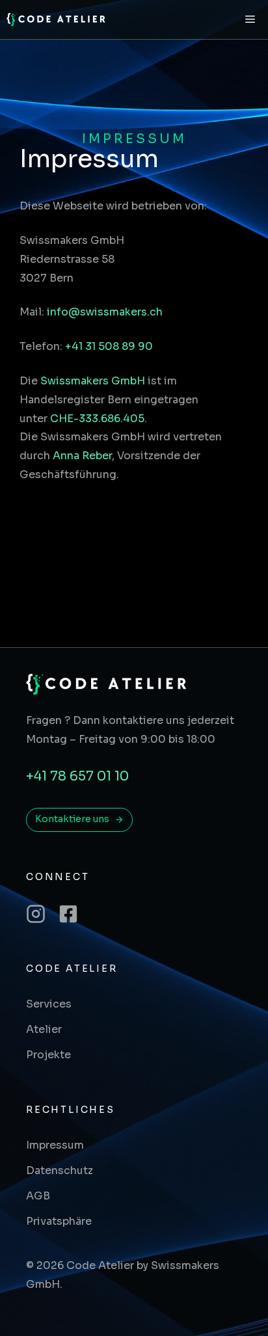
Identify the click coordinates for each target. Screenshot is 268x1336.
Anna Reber (82, 455)
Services (49, 1004)
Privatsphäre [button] (59, 1221)
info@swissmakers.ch (105, 312)
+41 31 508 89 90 (109, 346)
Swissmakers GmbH (92, 381)
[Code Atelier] (57, 20)
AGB (38, 1196)
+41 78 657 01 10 (77, 776)
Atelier (44, 1029)
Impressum (55, 1145)
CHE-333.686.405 (97, 418)
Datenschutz (59, 1170)
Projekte (48, 1055)
